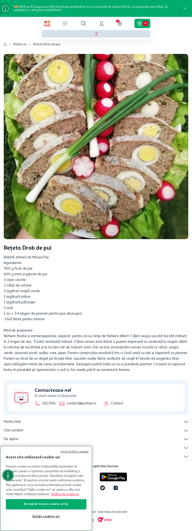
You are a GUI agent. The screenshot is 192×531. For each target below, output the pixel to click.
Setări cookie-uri (46, 516)
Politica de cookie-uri (65, 494)
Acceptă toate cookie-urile (46, 504)
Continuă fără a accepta (75, 452)
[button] (83, 23)
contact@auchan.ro (81, 403)
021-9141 (48, 403)
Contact (117, 403)
